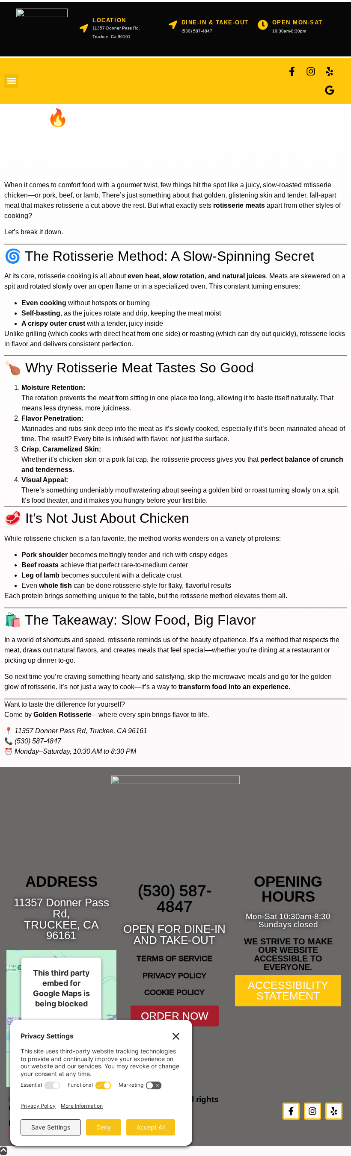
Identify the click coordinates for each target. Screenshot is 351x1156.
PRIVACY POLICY (174, 975)
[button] (11, 81)
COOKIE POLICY (174, 992)
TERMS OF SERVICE (174, 958)
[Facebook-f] (292, 71)
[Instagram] (310, 71)
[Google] (329, 90)
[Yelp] (329, 71)
